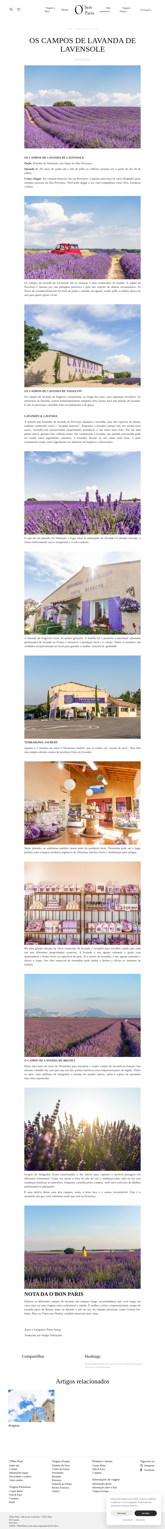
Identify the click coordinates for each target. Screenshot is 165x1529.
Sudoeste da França (62, 1484)
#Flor (87, 1367)
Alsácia (55, 1491)
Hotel (12, 1502)
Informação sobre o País (104, 1487)
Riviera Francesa (60, 1487)
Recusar (122, 1513)
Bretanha (56, 1476)
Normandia (57, 1472)
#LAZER (118, 1364)
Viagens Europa (100, 1491)
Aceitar (145, 1513)
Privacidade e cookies (20, 1476)
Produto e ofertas (102, 1461)
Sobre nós (14, 1465)
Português (145, 10)
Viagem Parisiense (20, 1487)
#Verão (88, 1364)
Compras (13, 1498)
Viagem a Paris (50, 10)
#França (109, 1364)
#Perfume (106, 1367)
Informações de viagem (106, 1479)
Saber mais (140, 1520)
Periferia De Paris (61, 1465)
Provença (94, 29)
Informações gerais (102, 1483)
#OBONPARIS (98, 1364)
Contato (13, 1469)
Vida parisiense (105, 10)
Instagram (149, 1465)
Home (69, 29)
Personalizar (128, 1520)
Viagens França (125, 10)
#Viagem (127, 1364)
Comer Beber (16, 1491)
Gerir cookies (16, 1480)
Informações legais (18, 1472)
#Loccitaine (95, 1367)
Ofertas (64, 9)
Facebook (149, 1470)
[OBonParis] (84, 9)
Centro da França (60, 1469)
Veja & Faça (15, 1494)
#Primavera (136, 1364)
